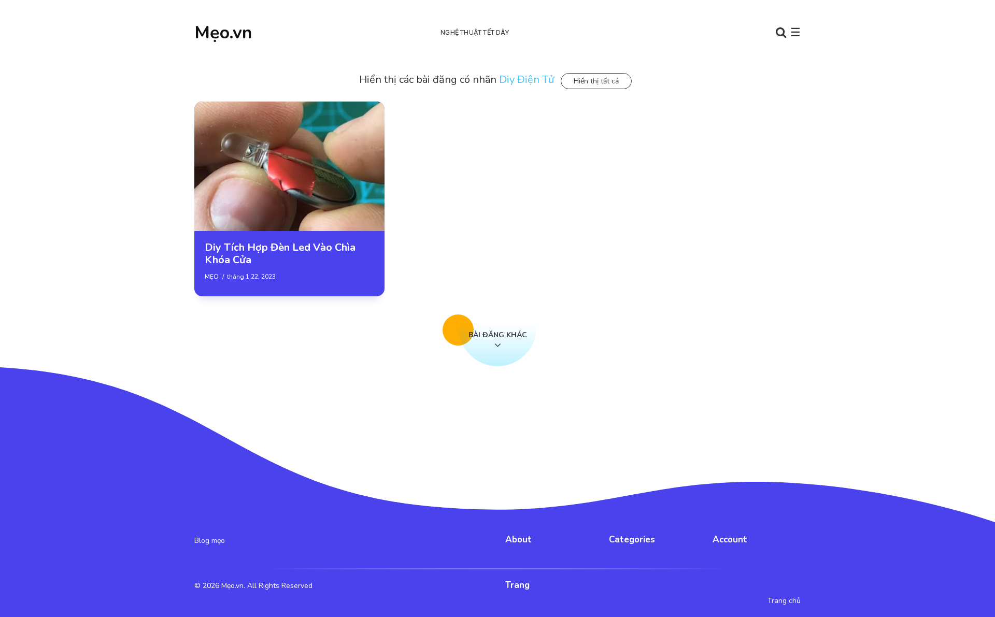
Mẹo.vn (223, 33)
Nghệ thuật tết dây (474, 32)
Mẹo (212, 276)
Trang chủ (784, 601)
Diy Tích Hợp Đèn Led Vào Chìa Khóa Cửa (280, 253)
